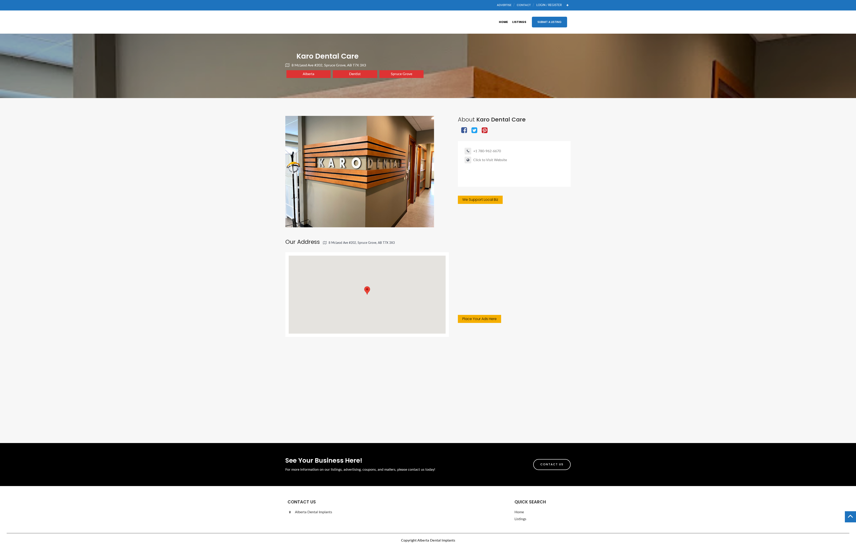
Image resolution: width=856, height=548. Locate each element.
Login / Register (549, 5)
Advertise (504, 5)
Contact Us (552, 464)
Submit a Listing (549, 22)
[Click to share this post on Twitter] (474, 131)
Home (503, 22)
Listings (519, 22)
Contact (524, 5)
